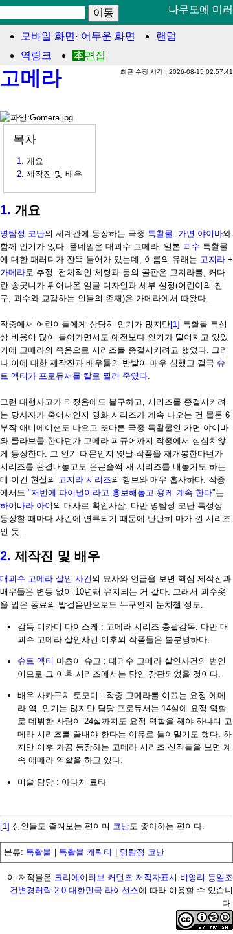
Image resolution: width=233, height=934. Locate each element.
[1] (175, 324)
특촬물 (160, 233)
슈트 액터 (35, 661)
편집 (95, 55)
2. (5, 556)
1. (5, 210)
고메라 (31, 77)
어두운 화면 (108, 35)
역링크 (36, 55)
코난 (121, 826)
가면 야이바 (200, 233)
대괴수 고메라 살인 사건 (46, 579)
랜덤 (166, 35)
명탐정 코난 (22, 233)
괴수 (191, 246)
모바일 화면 (48, 35)
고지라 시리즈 (84, 479)
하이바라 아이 (26, 505)
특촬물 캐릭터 (85, 852)
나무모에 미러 (200, 9)
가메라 (12, 272)
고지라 (212, 259)
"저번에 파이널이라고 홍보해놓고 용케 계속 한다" (122, 492)
